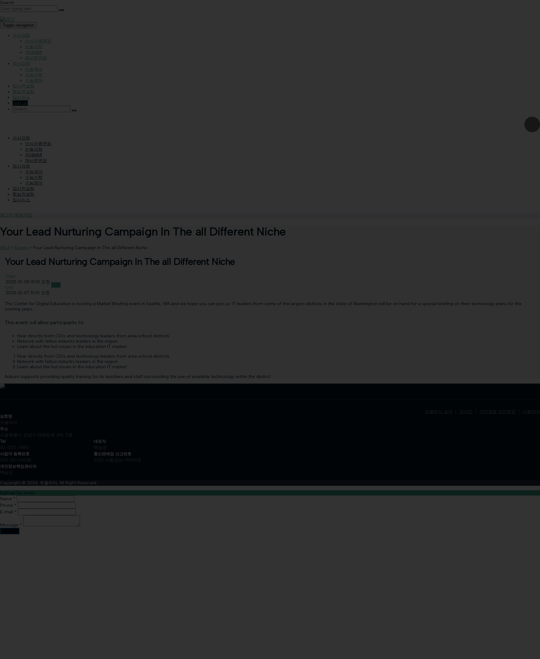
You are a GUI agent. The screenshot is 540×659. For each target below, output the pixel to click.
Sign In (51, 651)
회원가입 (23, 215)
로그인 (7, 215)
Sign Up (36, 651)
